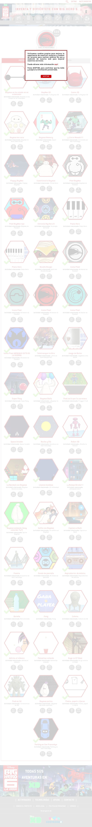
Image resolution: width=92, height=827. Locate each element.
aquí (56, 64)
